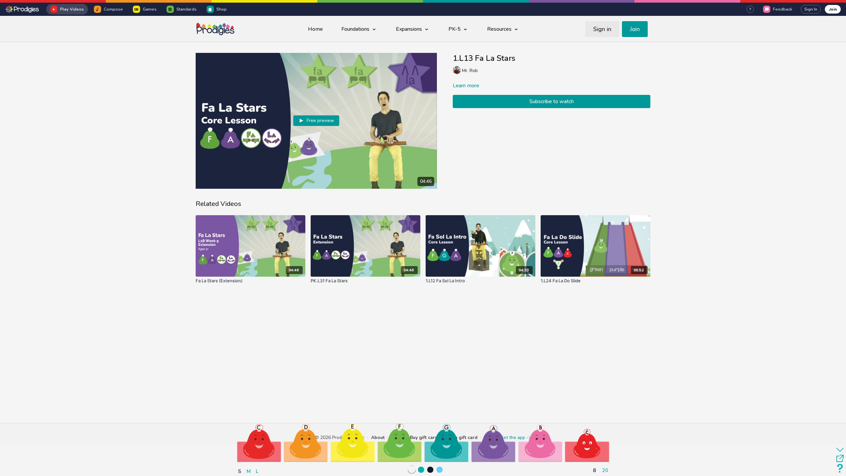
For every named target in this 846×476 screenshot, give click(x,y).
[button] (259, 442)
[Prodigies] (22, 9)
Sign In (810, 9)
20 (605, 470)
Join (833, 9)
